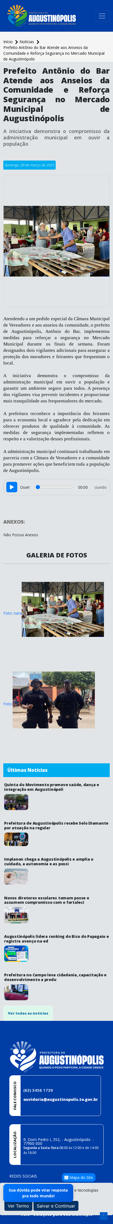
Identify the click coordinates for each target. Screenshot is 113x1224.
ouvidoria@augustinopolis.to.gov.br (60, 1099)
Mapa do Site (80, 1177)
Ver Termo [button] (18, 1206)
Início (8, 41)
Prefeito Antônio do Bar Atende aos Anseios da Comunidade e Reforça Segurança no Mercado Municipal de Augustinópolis (53, 53)
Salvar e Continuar (56, 1206)
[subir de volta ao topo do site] (104, 1216)
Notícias (27, 41)
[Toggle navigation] (102, 15)
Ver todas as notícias (28, 1013)
